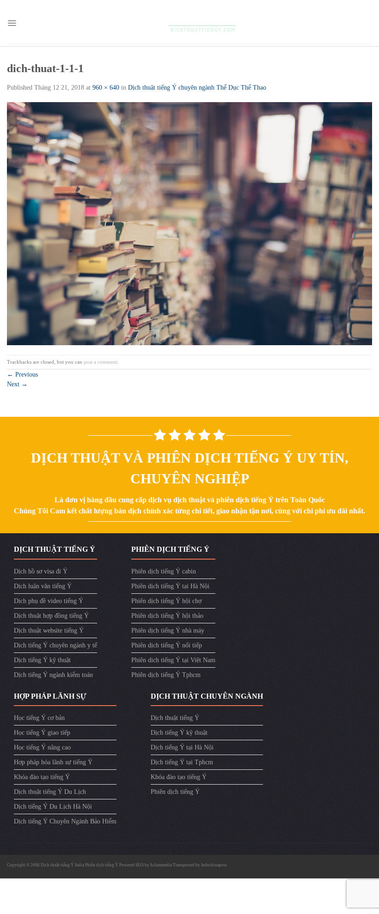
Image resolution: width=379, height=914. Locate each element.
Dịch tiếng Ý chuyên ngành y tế (55, 645)
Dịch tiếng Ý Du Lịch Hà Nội (53, 806)
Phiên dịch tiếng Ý (175, 791)
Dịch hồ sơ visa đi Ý (40, 571)
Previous (22, 374)
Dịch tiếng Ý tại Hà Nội (182, 747)
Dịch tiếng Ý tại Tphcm (182, 762)
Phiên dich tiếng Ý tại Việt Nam (173, 660)
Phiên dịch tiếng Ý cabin (163, 571)
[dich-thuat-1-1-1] (189, 222)
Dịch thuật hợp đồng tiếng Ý (51, 615)
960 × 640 (105, 87)
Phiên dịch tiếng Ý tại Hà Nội (170, 586)
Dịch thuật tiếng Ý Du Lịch (50, 791)
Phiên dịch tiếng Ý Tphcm (166, 674)
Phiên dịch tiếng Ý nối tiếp (166, 645)
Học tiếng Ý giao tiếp (42, 732)
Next (17, 384)
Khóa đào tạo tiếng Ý (42, 777)
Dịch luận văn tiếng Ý (43, 586)
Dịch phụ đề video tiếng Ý (48, 600)
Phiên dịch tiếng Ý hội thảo (167, 615)
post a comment (100, 362)
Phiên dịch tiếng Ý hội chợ (166, 600)
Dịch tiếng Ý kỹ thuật (42, 660)
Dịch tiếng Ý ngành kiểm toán (53, 674)
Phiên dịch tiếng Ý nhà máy (167, 630)
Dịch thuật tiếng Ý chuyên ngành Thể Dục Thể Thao (197, 87)
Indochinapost (214, 865)
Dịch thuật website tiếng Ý (49, 630)
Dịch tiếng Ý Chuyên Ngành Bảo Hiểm (65, 821)
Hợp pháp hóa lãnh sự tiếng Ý (53, 762)
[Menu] (12, 23)
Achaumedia (161, 865)
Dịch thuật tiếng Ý (175, 717)
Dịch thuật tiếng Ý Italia (63, 865)
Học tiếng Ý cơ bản (39, 717)
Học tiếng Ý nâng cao (42, 747)
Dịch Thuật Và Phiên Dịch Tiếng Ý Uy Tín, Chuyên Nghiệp (189, 468)
